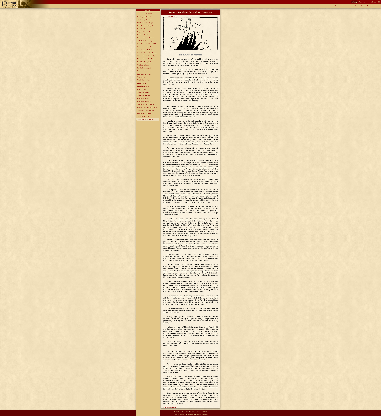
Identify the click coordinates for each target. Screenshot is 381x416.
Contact (204, 411)
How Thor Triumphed (144, 62)
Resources (362, 2)
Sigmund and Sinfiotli (144, 101)
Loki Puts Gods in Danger (145, 23)
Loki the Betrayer (142, 71)
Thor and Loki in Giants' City (146, 56)
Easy (357, 6)
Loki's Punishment (143, 86)
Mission (176, 411)
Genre (344, 6)
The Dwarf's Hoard (143, 65)
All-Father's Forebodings (145, 41)
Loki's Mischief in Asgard (145, 26)
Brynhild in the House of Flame (147, 107)
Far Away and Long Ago (144, 17)
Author (351, 6)
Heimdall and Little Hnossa (145, 38)
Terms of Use (190, 411)
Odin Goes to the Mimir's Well (146, 44)
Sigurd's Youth (141, 89)
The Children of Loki (143, 80)
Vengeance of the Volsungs (145, 104)
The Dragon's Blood (143, 95)
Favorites (370, 6)
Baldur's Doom (142, 83)
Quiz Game (372, 2)
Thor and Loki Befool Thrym (146, 59)
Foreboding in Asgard (144, 68)
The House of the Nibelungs (146, 110)
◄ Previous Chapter (169, 16)
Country (337, 6)
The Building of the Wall (144, 20)
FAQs (182, 411)
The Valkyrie (141, 77)
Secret (378, 6)
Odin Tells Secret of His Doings (147, 53)
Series (363, 6)
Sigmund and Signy (143, 98)
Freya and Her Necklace (145, 32)
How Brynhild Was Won (144, 113)
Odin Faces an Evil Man (144, 47)
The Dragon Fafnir (143, 92)
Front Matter (148, 13)
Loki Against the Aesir (144, 74)
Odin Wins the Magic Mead (145, 50)
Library (354, 2)
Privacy (198, 411)
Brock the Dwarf (142, 29)
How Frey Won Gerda (144, 35)
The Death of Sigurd (143, 116)
